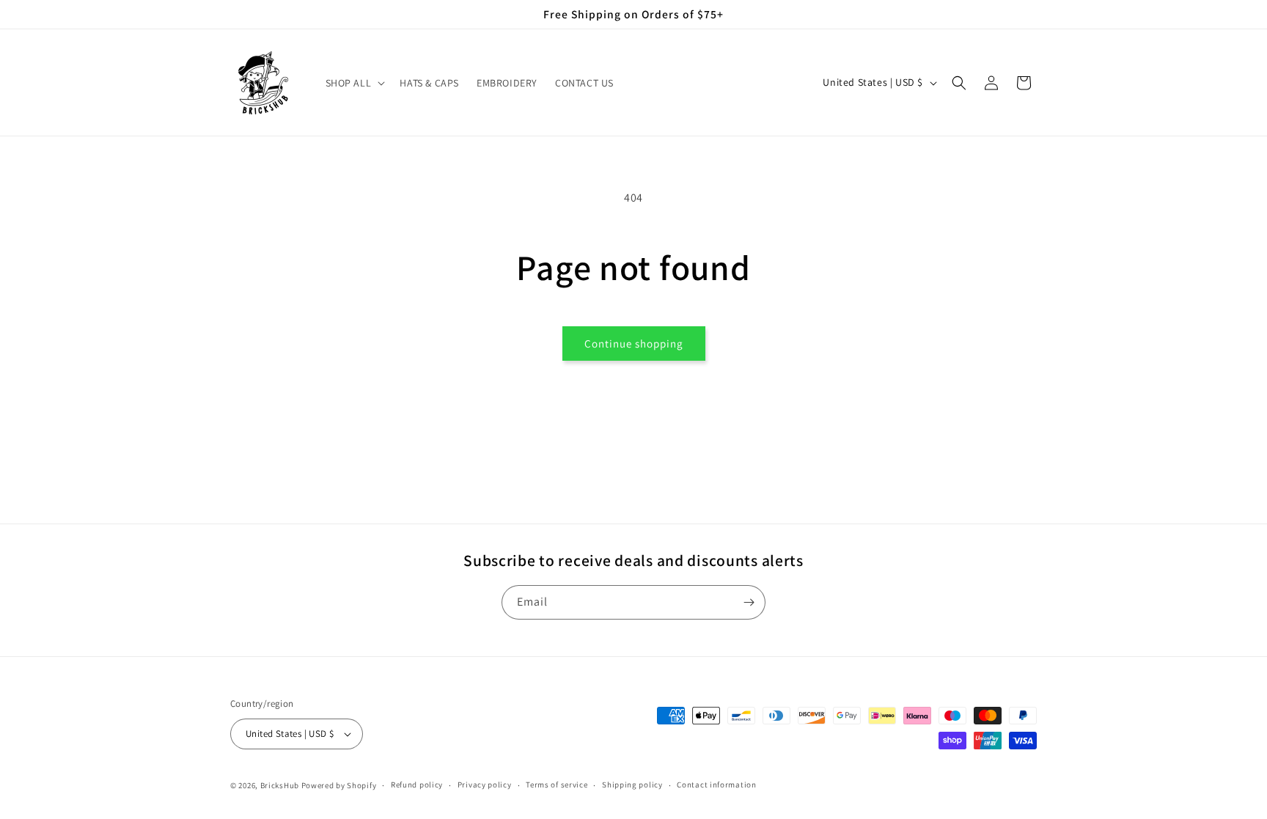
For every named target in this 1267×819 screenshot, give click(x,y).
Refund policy (417, 784)
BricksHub (279, 785)
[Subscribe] (748, 602)
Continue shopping (633, 343)
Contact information (716, 784)
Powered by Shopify (339, 785)
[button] (354, 82)
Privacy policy (485, 784)
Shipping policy (632, 784)
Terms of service (556, 784)
